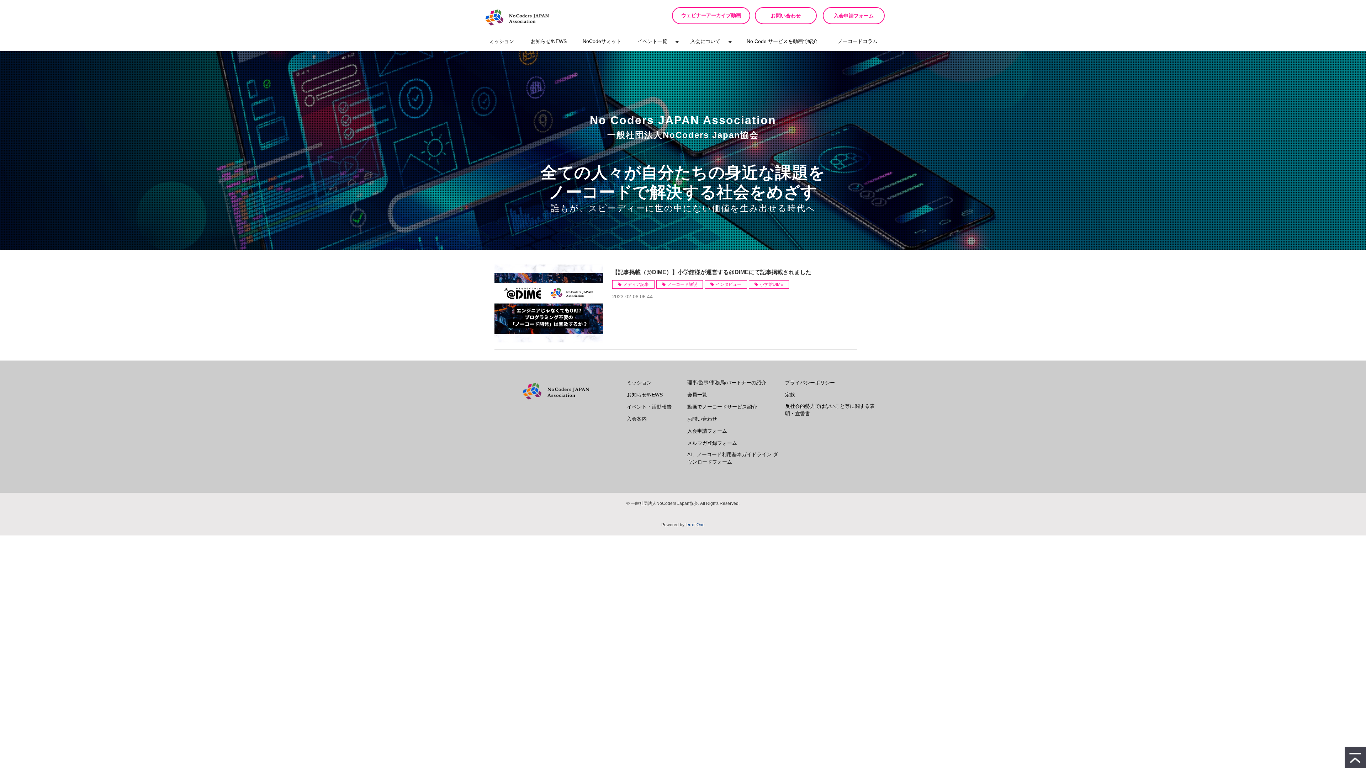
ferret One (695, 524)
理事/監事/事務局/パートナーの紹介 (726, 382)
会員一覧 (697, 395)
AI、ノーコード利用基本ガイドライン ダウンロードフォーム (732, 458)
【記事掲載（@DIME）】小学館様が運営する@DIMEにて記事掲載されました (711, 272)
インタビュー (728, 284)
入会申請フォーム (854, 15)
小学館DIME (771, 284)
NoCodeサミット (602, 41)
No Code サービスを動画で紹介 (782, 41)
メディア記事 (636, 284)
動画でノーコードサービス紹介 (722, 407)
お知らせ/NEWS (549, 41)
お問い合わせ (786, 15)
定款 (790, 395)
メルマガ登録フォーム (712, 443)
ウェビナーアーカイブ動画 (711, 15)
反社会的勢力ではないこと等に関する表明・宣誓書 (830, 409)
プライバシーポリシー (810, 382)
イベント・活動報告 (649, 407)
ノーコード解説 (682, 284)
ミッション (501, 41)
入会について (705, 41)
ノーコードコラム (858, 41)
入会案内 (637, 419)
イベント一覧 (652, 41)
